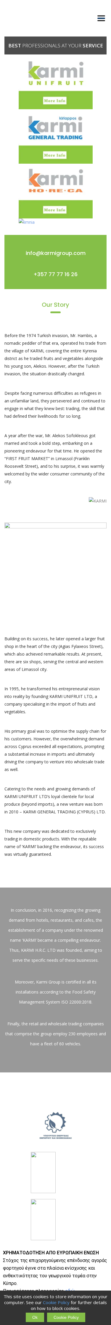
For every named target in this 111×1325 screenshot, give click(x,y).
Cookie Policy (56, 1302)
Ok (35, 1317)
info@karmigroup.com (56, 253)
